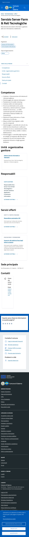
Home (2, 14)
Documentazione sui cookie (9, 519)
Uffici (15, 14)
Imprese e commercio (6, 423)
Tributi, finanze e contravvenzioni (9, 439)
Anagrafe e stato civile (7, 416)
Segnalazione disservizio (7, 497)
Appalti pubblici (5, 426)
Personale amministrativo (8, 404)
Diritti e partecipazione (7, 451)
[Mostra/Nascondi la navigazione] (2, 8)
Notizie (3, 460)
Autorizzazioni (4, 446)
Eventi (2, 477)
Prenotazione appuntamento (8, 495)
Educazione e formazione (7, 434)
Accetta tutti (13, 533)
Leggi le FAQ (4, 492)
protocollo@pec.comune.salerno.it (10, 292)
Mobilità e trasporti (6, 431)
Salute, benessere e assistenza (9, 444)
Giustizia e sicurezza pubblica (8, 436)
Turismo (3, 428)
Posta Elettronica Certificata (8, 508)
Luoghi (3, 474)
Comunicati (4, 463)
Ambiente (3, 441)
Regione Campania (6, 2)
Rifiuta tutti (14, 528)
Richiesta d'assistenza (7, 500)
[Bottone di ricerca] (25, 8)
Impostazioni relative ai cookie (13, 524)
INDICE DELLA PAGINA (6, 63)
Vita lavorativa (5, 421)
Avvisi (2, 465)
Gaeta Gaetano (8, 182)
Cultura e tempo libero (7, 418)
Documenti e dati (5, 407)
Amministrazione (9, 14)
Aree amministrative (6, 394)
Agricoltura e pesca (6, 449)
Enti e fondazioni (5, 399)
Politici (2, 402)
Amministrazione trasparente (9, 503)
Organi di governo (5, 392)
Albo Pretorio (4, 505)
